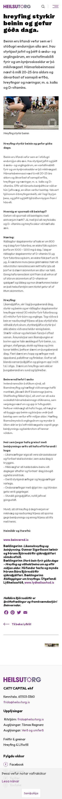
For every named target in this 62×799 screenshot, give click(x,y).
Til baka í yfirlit (21, 624)
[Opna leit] (44, 6)
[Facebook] (6, 612)
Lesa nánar (10, 781)
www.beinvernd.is (15, 540)
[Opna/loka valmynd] (55, 6)
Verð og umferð (33, 730)
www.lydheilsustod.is (39, 582)
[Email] (25, 612)
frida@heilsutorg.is (16, 702)
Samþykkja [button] (31, 793)
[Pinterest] (12, 612)
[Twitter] (19, 612)
